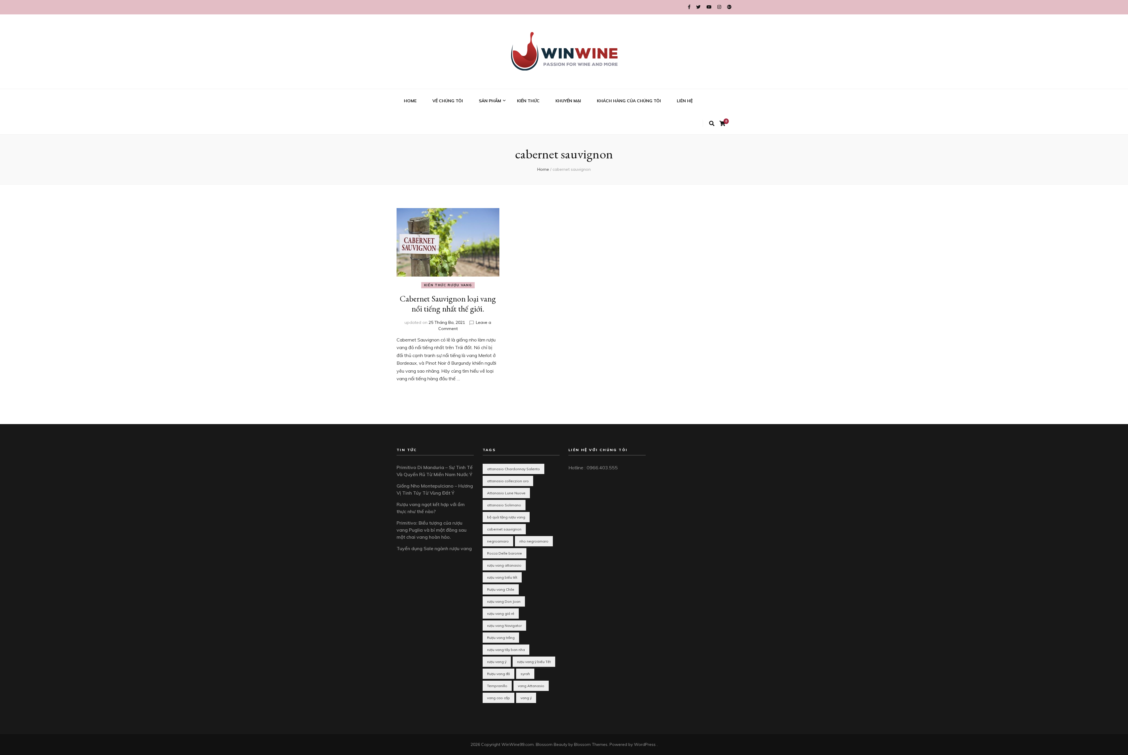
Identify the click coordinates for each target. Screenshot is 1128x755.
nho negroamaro (533, 541)
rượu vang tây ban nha (506, 649)
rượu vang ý (496, 661)
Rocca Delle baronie (504, 553)
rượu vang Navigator (504, 625)
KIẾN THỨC (528, 100)
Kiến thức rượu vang (448, 285)
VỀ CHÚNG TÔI (447, 100)
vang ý (526, 698)
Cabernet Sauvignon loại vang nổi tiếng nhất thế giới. (448, 303)
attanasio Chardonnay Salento (513, 469)
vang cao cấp (498, 698)
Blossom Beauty (551, 744)
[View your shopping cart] (722, 123)
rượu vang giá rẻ (500, 613)
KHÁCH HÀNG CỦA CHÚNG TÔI (629, 100)
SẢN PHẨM (490, 100)
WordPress (645, 744)
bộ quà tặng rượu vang (506, 517)
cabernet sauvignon (504, 529)
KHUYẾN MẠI (568, 100)
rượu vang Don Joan (504, 601)
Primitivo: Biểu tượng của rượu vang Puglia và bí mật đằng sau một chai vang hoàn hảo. (431, 530)
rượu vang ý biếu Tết (534, 661)
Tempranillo (497, 686)
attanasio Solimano (504, 505)
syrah (525, 674)
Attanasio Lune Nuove (506, 493)
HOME (410, 100)
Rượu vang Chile (500, 589)
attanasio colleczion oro (508, 481)
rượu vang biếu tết (502, 577)
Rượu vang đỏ (498, 674)
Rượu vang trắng (501, 637)
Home (543, 169)
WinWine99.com (517, 744)
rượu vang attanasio (504, 565)
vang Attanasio (531, 686)
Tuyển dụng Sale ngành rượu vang (434, 548)
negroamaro (498, 541)
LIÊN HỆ (685, 100)
